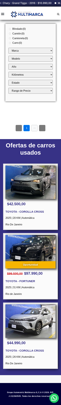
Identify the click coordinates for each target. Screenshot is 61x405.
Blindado (19, 29)
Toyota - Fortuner (20, 281)
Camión (18, 33)
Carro (17, 42)
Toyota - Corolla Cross (24, 211)
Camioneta (20, 38)
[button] (2, 13)
